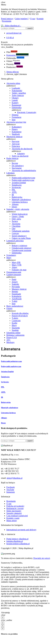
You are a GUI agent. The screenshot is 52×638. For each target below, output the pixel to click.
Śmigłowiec (5, 377)
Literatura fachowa (8, 413)
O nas (32, 18)
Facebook (10, 487)
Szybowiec (5, 382)
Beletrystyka (6, 402)
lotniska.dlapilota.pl (14, 541)
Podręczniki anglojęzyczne (11, 366)
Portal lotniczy (7, 18)
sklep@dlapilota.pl (14, 478)
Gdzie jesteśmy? (22, 18)
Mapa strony (11, 520)
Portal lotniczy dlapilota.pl (17, 539)
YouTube (10, 489)
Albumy (4, 418)
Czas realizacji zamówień (17, 516)
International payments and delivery (21, 530)
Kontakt (40, 18)
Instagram (10, 492)
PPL (2, 387)
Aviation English (7, 372)
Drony (3, 423)
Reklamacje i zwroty (15, 508)
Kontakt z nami (12, 518)
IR (2, 397)
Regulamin (6, 21)
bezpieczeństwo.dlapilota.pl (18, 544)
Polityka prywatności (15, 506)
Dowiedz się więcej (41, 558)
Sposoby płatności (14, 513)
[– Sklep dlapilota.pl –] (11, 25)
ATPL (3, 392)
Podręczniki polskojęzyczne (11, 361)
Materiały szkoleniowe (9, 408)
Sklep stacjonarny (13, 511)
